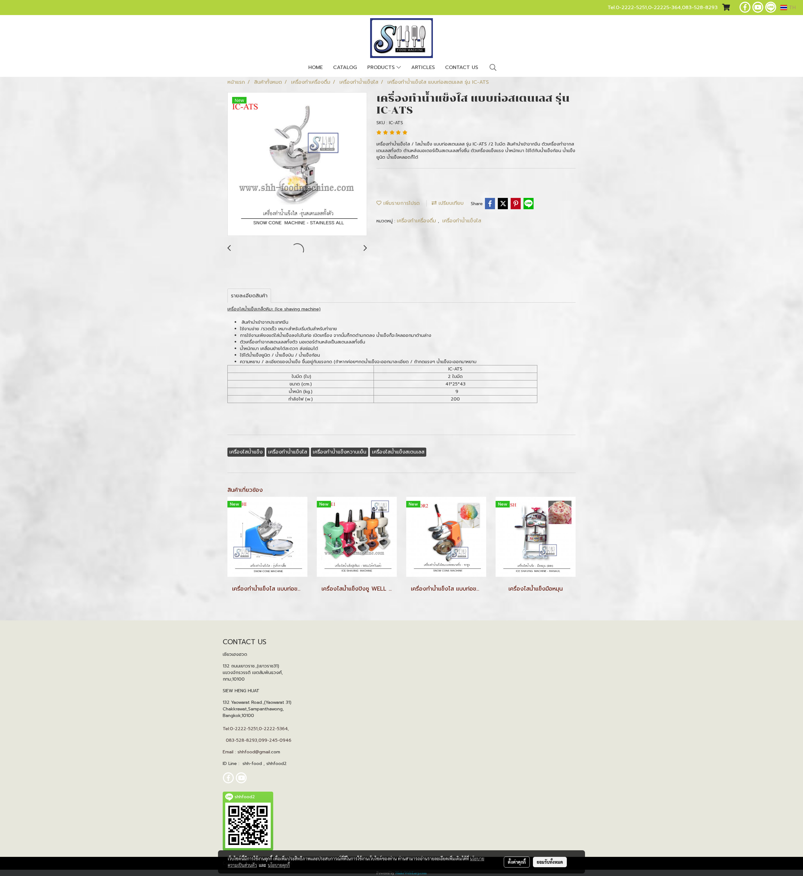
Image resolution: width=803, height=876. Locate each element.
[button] (493, 67)
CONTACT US (461, 67)
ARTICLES (423, 67)
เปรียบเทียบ (450, 203)
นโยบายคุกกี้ (279, 865)
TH (791, 7)
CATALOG (345, 67)
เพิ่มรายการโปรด (400, 203)
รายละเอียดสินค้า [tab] (249, 296)
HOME (315, 67)
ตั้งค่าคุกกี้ (517, 862)
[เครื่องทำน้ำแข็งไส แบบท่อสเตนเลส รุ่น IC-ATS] (297, 164)
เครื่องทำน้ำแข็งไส (461, 221)
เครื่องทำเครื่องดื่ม (417, 221)
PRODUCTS (381, 67)
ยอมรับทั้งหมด (550, 862)
